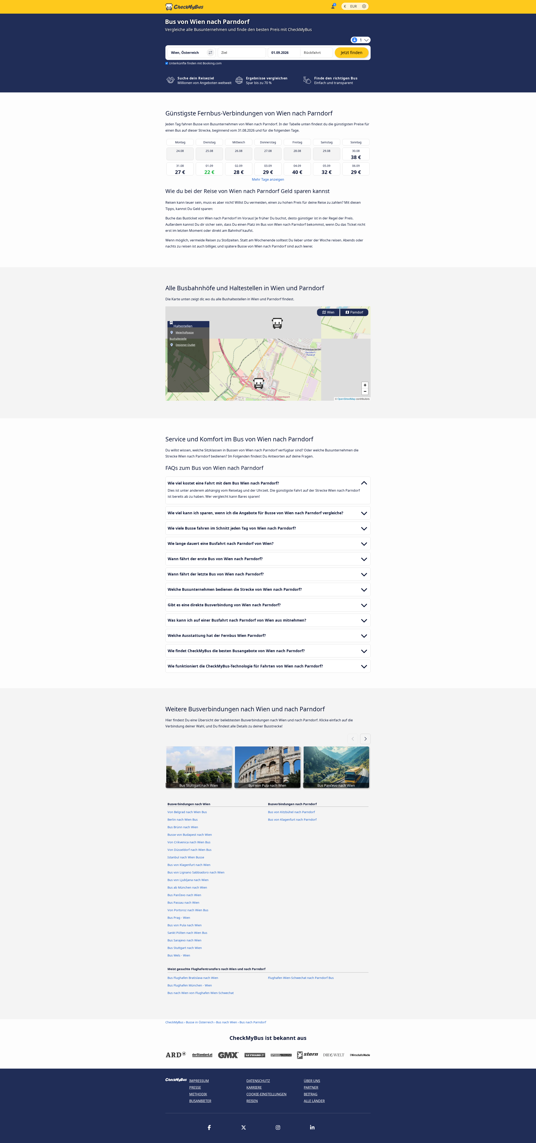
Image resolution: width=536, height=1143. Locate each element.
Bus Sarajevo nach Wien (184, 940)
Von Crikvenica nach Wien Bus (189, 842)
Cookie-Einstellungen (266, 1094)
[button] (277, 323)
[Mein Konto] (332, 6)
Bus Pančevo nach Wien (184, 895)
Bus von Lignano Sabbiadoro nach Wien (196, 872)
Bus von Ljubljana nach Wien (188, 880)
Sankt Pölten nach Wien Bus (187, 933)
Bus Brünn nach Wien (183, 827)
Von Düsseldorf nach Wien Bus (189, 850)
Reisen (252, 1101)
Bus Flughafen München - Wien (190, 985)
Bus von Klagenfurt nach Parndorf (292, 820)
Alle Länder (314, 1101)
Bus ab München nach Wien (187, 887)
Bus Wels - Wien (179, 955)
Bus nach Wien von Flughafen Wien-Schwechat (201, 993)
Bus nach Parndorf (253, 1022)
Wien (330, 312)
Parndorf (356, 312)
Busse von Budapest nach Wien (190, 835)
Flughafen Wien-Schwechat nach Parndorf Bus (301, 978)
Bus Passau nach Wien (183, 903)
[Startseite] (184, 7)
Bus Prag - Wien (179, 918)
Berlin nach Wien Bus (183, 820)
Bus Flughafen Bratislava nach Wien (193, 978)
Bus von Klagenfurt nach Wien (189, 865)
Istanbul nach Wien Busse (186, 857)
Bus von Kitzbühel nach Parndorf (291, 812)
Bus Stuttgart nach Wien (185, 948)
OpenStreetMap (347, 398)
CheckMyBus (174, 1022)
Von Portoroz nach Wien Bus (188, 910)
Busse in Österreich (200, 1022)
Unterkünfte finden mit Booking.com (195, 63)
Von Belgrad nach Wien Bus (187, 812)
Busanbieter (200, 1101)
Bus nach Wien (226, 1022)
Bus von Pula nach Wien (185, 925)
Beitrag (310, 1094)
